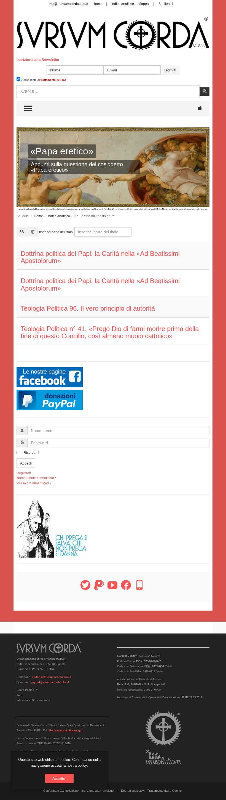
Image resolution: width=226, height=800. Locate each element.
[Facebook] (126, 588)
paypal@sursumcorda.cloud (50, 682)
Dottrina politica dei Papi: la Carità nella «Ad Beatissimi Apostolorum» (100, 257)
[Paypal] (99, 588)
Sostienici (165, 4)
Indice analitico (122, 4)
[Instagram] (139, 588)
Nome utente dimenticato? (36, 478)
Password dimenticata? (34, 483)
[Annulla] (32, 232)
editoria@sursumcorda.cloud (51, 676)
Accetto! (59, 778)
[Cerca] (22, 232)
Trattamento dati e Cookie (164, 790)
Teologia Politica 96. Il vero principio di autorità (88, 308)
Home (97, 4)
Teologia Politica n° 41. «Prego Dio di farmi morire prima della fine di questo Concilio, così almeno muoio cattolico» (110, 332)
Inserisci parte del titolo (56, 232)
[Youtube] (112, 588)
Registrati (24, 473)
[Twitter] (85, 588)
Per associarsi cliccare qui (65, 730)
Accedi (26, 463)
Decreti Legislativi (132, 790)
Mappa (143, 4)
